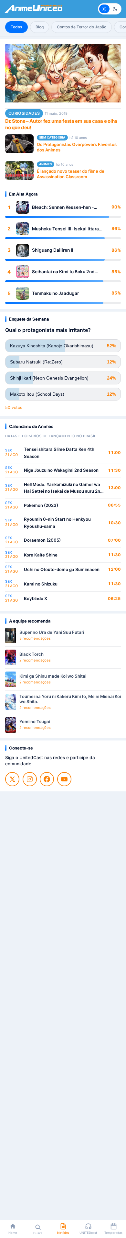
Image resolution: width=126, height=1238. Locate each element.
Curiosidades (24, 113)
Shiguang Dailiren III (53, 250)
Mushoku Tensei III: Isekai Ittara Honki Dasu (65, 229)
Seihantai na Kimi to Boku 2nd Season (63, 272)
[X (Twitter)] (12, 779)
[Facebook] (47, 779)
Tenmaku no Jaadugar (55, 293)
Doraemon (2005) (42, 540)
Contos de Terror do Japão (81, 26)
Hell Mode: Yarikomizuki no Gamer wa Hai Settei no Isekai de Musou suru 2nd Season (63, 488)
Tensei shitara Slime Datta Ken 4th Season (59, 453)
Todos (16, 26)
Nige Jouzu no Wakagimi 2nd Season (61, 470)
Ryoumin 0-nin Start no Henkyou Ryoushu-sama (57, 523)
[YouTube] (64, 779)
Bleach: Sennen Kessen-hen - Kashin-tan (63, 207)
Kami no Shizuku (41, 583)
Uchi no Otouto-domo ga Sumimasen (62, 569)
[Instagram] (30, 779)
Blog (40, 26)
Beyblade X (35, 598)
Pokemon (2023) (41, 505)
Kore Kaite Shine (41, 554)
